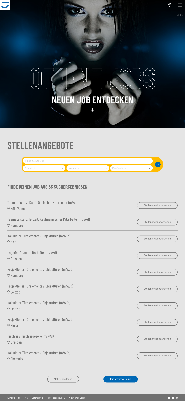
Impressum (23, 397)
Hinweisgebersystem (56, 397)
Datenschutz (37, 397)
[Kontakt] (170, 5)
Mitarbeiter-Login (77, 397)
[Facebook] (169, 397)
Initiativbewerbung (120, 378)
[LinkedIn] (173, 397)
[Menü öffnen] (180, 5)
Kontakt (11, 397)
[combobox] (88, 161)
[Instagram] (177, 397)
